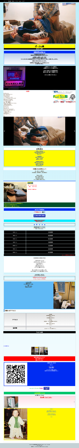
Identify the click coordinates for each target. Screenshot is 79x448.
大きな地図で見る (6, 346)
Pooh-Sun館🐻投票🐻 (46, 388)
